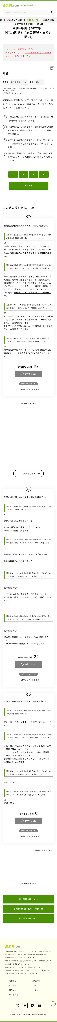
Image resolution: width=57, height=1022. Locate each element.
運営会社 (13, 981)
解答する (28, 185)
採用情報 (13, 986)
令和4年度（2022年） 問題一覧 (28, 909)
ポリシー (36, 990)
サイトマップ (15, 995)
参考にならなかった (28, 384)
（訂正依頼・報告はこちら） (13, 93)
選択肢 (5, 82)
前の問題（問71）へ (28, 899)
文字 (32, 82)
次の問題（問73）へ (28, 918)
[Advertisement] (28, 433)
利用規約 (13, 990)
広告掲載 (36, 981)
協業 (34, 986)
